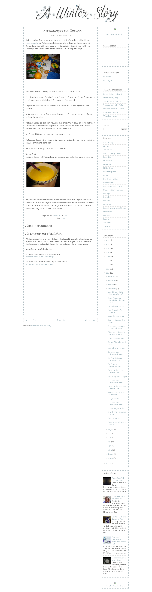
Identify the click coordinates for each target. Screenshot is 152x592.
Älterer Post (90, 320)
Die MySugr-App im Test (116, 306)
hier (57, 40)
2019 (108, 261)
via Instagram (108, 81)
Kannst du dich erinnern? (116, 316)
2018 (108, 265)
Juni (109, 438)
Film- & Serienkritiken (110, 179)
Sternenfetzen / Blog (110, 98)
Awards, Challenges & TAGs (112, 154)
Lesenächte (107, 205)
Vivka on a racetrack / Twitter (113, 109)
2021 (108, 253)
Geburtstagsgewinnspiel (116, 338)
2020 (108, 257)
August (111, 430)
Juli (109, 434)
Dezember (112, 277)
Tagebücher (107, 226)
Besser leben (107, 157)
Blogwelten (107, 164)
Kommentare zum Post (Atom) (41, 326)
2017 (108, 269)
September (112, 289)
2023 (108, 244)
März (110, 450)
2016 (108, 273)
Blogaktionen (107, 161)
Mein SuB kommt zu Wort (116, 348)
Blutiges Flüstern (113, 399)
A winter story (108, 143)
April (110, 446)
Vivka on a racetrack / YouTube (113, 105)
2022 (108, 249)
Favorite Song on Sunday (116, 408)
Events (105, 175)
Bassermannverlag (32, 43)
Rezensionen (107, 215)
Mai (109, 442)
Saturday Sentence (114, 418)
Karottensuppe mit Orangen (117, 376)
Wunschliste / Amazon (110, 112)
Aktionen (106, 146)
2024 (108, 240)
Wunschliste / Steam (110, 116)
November (111, 281)
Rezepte (106, 219)
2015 (108, 463)
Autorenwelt (107, 150)
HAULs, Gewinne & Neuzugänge (113, 190)
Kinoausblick (107, 197)
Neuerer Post (31, 320)
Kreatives (106, 201)
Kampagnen (107, 194)
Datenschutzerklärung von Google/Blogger (40, 257)
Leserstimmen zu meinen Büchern (114, 208)
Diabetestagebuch (109, 172)
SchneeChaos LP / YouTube (112, 101)
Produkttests (107, 212)
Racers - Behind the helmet (112, 94)
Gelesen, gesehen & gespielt (112, 186)
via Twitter (107, 77)
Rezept (63, 218)
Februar (111, 454)
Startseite (61, 320)
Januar (110, 458)
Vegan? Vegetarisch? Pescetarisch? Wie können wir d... (117, 300)
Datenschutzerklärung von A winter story (39, 264)
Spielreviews (107, 223)
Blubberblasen (108, 168)
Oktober (111, 285)
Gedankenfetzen (108, 183)
